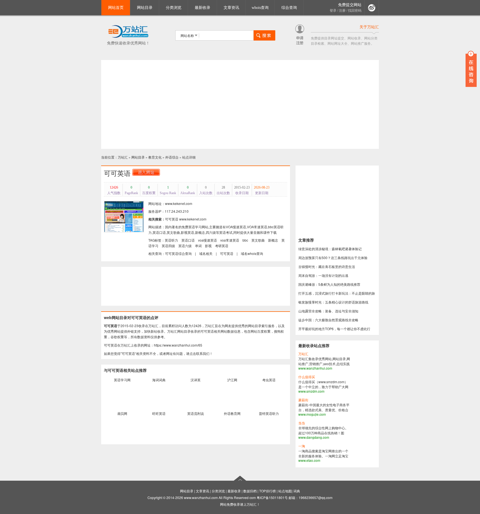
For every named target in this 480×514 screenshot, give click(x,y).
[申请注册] (299, 43)
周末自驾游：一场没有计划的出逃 (323, 275)
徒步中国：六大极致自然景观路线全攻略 (328, 319)
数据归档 (250, 490)
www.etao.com (309, 460)
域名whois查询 (252, 253)
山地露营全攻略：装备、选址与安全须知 (328, 311)
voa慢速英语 (207, 240)
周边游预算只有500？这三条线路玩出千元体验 (333, 257)
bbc (245, 240)
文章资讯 (231, 8)
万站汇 (123, 157)
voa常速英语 (229, 240)
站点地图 (285, 490)
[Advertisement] (240, 104)
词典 (296, 490)
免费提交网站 (349, 5)
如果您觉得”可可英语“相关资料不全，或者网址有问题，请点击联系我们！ (158, 353)
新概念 (273, 240)
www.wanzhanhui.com (315, 368)
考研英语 (221, 245)
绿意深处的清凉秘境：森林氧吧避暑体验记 (330, 248)
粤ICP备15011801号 (272, 497)
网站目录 (144, 8)
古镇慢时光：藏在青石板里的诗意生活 (326, 266)
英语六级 (185, 245)
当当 (301, 423)
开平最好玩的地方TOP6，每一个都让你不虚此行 (334, 328)
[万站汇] (128, 36)
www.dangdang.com (313, 437)
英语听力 (171, 240)
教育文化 (155, 157)
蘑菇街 (303, 400)
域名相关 (205, 253)
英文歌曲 (258, 240)
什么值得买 (306, 377)
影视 (208, 245)
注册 (342, 10)
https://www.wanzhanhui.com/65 (178, 345)
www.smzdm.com (311, 391)
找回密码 (354, 10)
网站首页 (116, 8)
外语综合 (172, 157)
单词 (198, 245)
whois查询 (260, 8)
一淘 (301, 446)
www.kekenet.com (192, 219)
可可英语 (171, 219)
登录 (333, 10)
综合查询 (289, 8)
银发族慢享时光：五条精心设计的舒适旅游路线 (333, 302)
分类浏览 (173, 8)
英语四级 (168, 245)
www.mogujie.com (312, 414)
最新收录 (202, 8)
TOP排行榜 (267, 490)
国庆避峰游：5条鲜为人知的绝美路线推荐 (329, 284)
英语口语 (188, 240)
